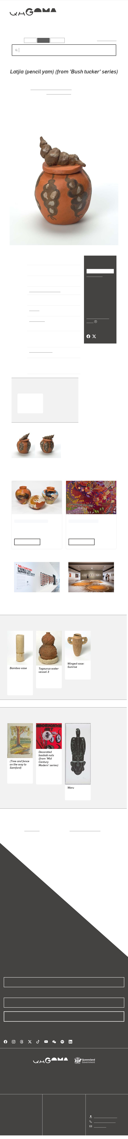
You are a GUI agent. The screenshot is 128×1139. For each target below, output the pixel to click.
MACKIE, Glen (75, 792)
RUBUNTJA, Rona (58, 93)
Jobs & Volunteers (38, 1136)
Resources (56, 40)
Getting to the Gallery (105, 1113)
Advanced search (107, 39)
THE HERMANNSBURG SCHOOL (30, 521)
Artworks (17, 33)
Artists (30, 33)
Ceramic (34, 309)
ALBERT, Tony (46, 776)
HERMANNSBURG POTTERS (51, 88)
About (7, 1119)
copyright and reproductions (71, 829)
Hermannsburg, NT (40, 351)
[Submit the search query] (13, 50)
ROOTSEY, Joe (18, 775)
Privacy (57, 1136)
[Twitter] (94, 333)
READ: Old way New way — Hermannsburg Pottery (28, 402)
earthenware (36, 320)
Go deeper (45, 33)
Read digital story (26, 541)
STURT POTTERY (19, 683)
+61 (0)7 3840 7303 (104, 1117)
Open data (9, 1104)
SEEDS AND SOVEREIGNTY (82, 521)
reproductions (19, 829)
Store (7, 1111)
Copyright (71, 1136)
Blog (6, 1115)
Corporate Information (94, 1136)
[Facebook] (88, 333)
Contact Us (100, 1122)
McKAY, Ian (16, 676)
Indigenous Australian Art (44, 290)
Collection (31, 22)
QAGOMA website (13, 1108)
